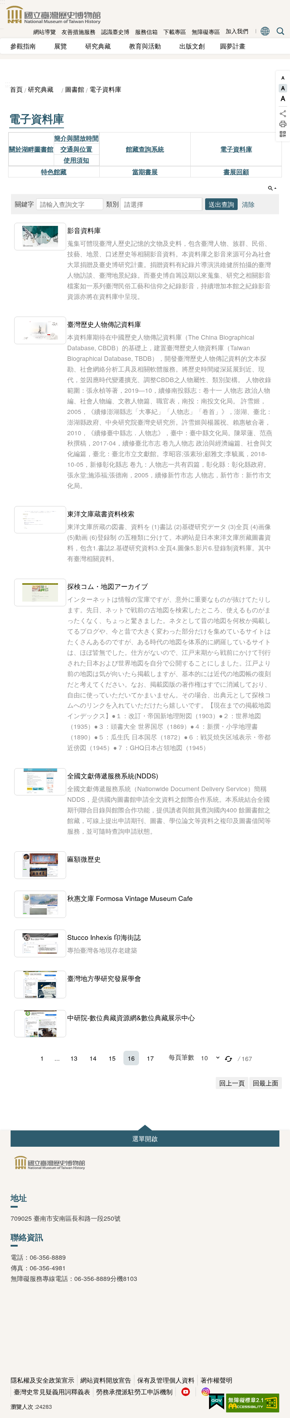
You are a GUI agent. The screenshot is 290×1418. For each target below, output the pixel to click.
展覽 (63, 45)
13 (73, 1058)
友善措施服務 (78, 32)
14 (93, 1058)
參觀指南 (26, 45)
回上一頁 (232, 1082)
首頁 (16, 89)
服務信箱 (146, 32)
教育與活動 (148, 45)
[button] (161, 204)
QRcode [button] (283, 134)
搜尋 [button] (279, 31)
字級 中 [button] (283, 88)
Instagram (206, 1391)
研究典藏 (101, 45)
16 (131, 1058)
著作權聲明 (216, 1380)
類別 (112, 203)
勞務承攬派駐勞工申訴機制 (134, 1391)
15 (112, 1058)
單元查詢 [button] (272, 188)
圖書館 (74, 89)
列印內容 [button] (283, 124)
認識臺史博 (115, 32)
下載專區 (174, 32)
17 (150, 1058)
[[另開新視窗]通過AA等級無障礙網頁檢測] (252, 1403)
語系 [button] (265, 31)
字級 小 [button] (283, 78)
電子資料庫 (105, 89)
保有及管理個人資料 (166, 1380)
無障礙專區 (206, 32)
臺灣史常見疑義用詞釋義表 (52, 1391)
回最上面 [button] (265, 1082)
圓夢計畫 (232, 45)
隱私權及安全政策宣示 (42, 1380)
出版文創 (195, 45)
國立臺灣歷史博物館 (53, 14)
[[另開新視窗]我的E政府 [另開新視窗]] (216, 1402)
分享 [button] (283, 113)
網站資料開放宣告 (105, 1380)
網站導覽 (44, 32)
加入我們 (237, 31)
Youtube (186, 1391)
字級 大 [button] (283, 98)
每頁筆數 (181, 1057)
